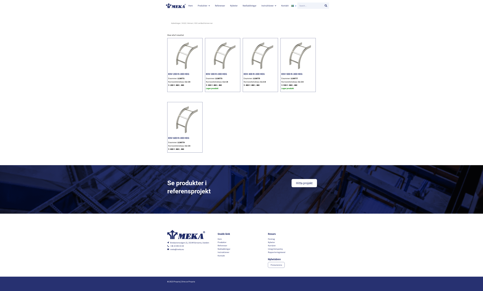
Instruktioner (267, 5)
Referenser (220, 5)
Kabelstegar (175, 23)
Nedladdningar (249, 5)
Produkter (202, 5)
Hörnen (190, 23)
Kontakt (285, 5)
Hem (190, 5)
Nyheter (234, 5)
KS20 (184, 23)
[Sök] (326, 6)
